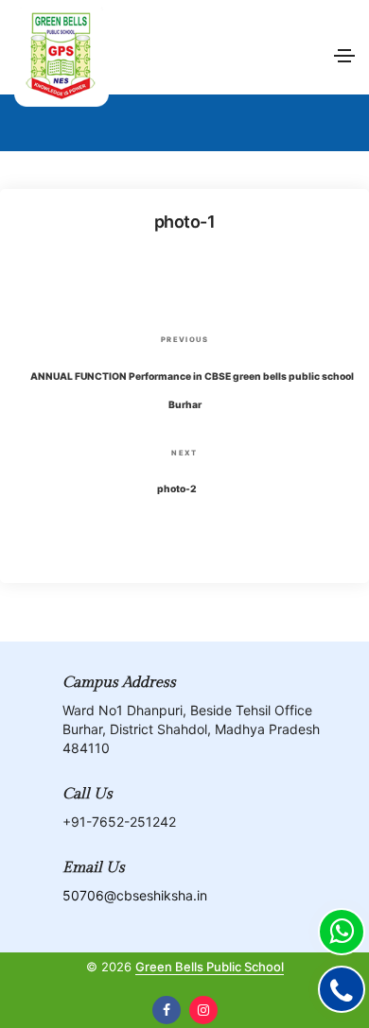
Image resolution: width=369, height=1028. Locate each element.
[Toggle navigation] (344, 55)
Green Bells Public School (209, 966)
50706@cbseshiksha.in (134, 895)
